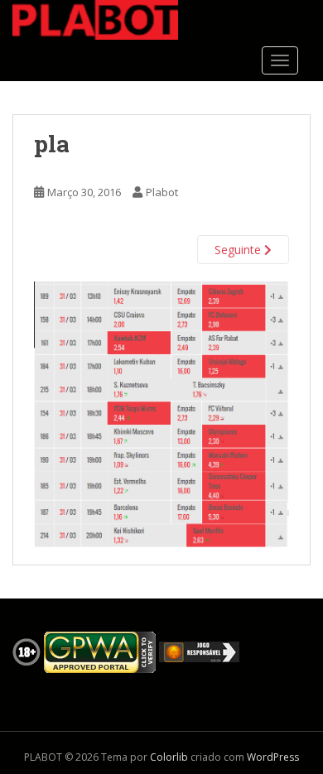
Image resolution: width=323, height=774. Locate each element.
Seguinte (239, 249)
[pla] (161, 413)
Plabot (162, 192)
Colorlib (169, 757)
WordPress (273, 757)
